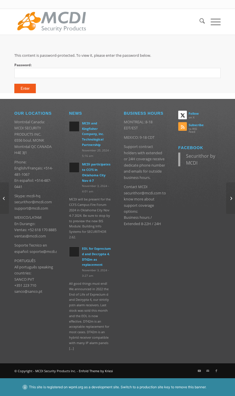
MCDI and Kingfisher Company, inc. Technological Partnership (93, 134)
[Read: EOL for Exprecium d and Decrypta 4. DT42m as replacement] (74, 252)
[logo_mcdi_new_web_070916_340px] (51, 22)
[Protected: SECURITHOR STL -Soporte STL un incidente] (4, 198)
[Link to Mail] (207, 370)
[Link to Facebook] (216, 370)
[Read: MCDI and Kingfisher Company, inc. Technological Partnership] (74, 126)
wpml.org (75, 387)
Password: (23, 65)
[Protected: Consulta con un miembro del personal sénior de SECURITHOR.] (230, 198)
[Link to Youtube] (199, 370)
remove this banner (190, 387)
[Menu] (213, 22)
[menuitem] (199, 22)
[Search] (199, 22)
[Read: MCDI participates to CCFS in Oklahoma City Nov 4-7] (74, 167)
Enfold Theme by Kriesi (96, 371)
